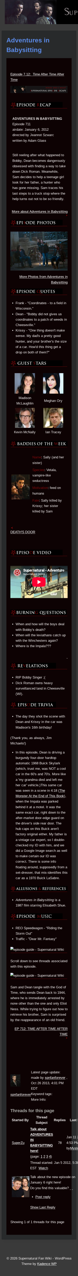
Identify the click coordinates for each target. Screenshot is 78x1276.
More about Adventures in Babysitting (40, 212)
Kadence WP (47, 1264)
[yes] (70, 1188)
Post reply (43, 1197)
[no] (72, 1188)
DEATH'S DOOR (22, 532)
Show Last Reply (42, 1207)
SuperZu (18, 1143)
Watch (43, 1168)
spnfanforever (20, 1094)
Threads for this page (32, 1110)
